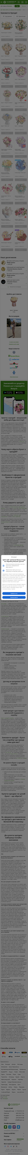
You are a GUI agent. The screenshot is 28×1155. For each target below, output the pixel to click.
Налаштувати (14, 597)
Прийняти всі (14, 593)
